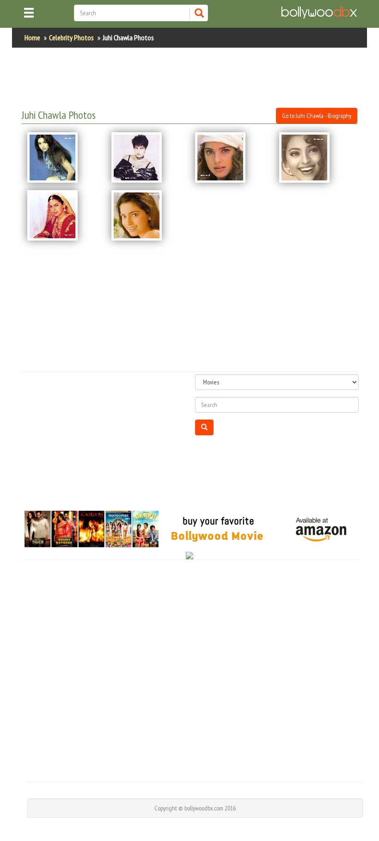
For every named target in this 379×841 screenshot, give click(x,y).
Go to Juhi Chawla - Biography (316, 115)
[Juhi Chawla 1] (64, 157)
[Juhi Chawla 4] (316, 157)
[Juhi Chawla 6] (148, 215)
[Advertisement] (190, 78)
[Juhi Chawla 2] (148, 157)
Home (32, 37)
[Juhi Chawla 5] (64, 215)
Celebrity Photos (71, 37)
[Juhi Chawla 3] (232, 157)
